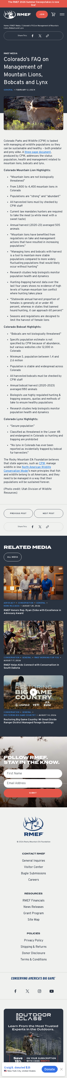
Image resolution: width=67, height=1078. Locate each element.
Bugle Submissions (33, 873)
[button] (32, 36)
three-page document (38, 152)
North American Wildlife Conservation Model (27, 469)
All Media (12, 557)
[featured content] (33, 1039)
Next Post (49, 513)
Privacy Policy (33, 940)
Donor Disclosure (33, 953)
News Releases (33, 907)
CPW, (42, 463)
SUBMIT (33, 793)
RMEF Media (15, 26)
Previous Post (18, 513)
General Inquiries (33, 861)
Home (6, 26)
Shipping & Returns (33, 947)
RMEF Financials (33, 901)
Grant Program (33, 913)
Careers (33, 880)
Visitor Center (33, 867)
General (8, 90)
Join (41, 14)
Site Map (33, 920)
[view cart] (53, 14)
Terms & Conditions (33, 960)
